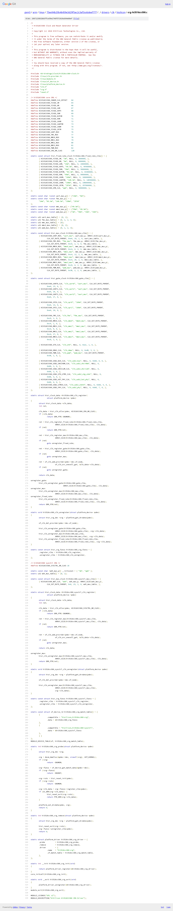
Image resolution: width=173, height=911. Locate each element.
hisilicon (121, 12)
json (168, 907)
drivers (105, 12)
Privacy (22, 907)
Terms (29, 907)
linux (41, 12)
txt (162, 907)
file (76, 18)
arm (35, 12)
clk (112, 12)
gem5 (27, 12)
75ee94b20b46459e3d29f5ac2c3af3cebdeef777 (72, 12)
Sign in (167, 4)
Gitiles (15, 907)
